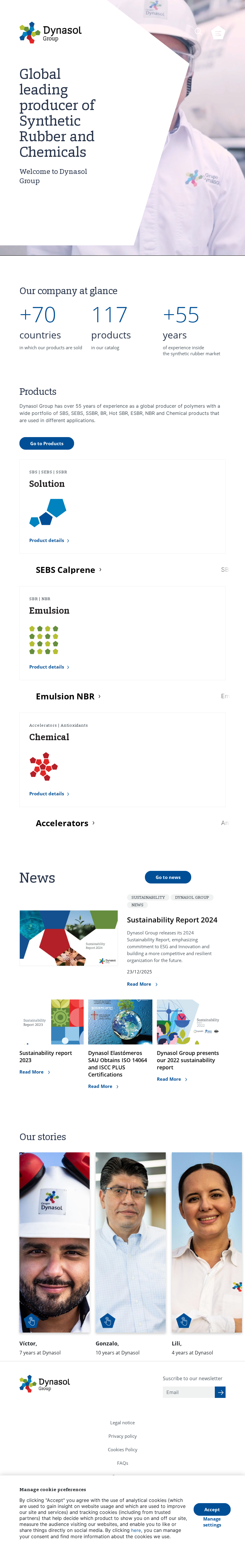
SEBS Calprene (65, 570)
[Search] (198, 31)
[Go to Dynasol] (50, 32)
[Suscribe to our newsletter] (220, 1392)
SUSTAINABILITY (148, 897)
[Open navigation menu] (218, 32)
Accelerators (62, 823)
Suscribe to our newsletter (193, 1378)
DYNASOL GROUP (192, 897)
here (136, 1530)
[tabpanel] (51, 327)
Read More (139, 984)
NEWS (137, 904)
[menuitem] (122, 1422)
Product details (46, 540)
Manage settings (212, 1522)
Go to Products (46, 443)
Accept (212, 1509)
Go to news (168, 877)
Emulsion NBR (65, 696)
